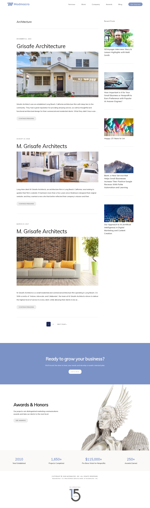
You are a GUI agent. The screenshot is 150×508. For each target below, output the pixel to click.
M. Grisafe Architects (42, 146)
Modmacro (18, 4)
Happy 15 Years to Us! (114, 138)
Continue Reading (26, 118)
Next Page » (62, 324)
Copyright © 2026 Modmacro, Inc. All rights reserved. (75, 476)
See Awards (21, 420)
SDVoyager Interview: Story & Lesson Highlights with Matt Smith (118, 52)
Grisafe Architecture (41, 46)
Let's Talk (75, 371)
